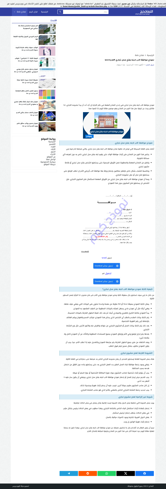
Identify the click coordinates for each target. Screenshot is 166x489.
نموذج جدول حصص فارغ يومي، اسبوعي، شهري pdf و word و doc (26, 70)
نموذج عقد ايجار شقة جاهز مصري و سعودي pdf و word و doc (26, 103)
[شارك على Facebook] (144, 473)
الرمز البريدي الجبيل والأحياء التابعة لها (25, 38)
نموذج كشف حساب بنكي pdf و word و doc (27, 114)
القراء (53, 147)
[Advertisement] (106, 35)
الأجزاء (53, 154)
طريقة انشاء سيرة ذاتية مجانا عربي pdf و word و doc (27, 81)
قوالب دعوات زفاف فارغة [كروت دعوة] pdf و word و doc (26, 49)
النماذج (151, 486)
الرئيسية (44, 12)
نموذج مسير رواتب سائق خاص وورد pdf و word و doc (27, 124)
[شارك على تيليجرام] (68, 473)
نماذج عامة (21, 12)
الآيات (53, 149)
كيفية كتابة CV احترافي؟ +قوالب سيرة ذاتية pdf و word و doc (26, 59)
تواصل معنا (51, 159)
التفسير (52, 144)
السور (53, 152)
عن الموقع (51, 157)
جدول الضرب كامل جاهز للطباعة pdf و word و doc (26, 92)
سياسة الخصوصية (48, 162)
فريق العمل (150, 64)
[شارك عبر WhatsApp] (106, 473)
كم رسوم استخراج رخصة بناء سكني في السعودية (28, 27)
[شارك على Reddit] (87, 473)
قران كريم (33, 12)
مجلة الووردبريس (18, 486)
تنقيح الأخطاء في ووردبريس (27, 4)
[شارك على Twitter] (125, 473)
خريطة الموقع (50, 164)
